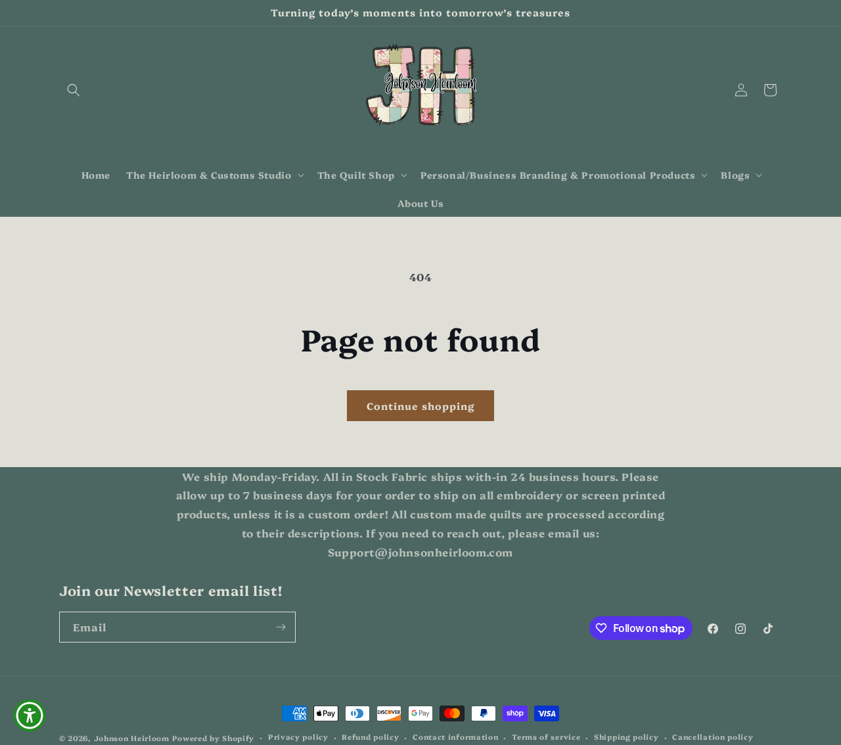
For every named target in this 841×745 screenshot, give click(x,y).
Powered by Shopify (213, 738)
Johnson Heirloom (132, 738)
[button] (73, 90)
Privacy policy (298, 737)
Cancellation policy (712, 737)
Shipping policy (626, 737)
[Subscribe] (280, 627)
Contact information (455, 737)
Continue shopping (420, 406)
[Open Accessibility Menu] (29, 715)
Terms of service (546, 737)
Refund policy (370, 737)
